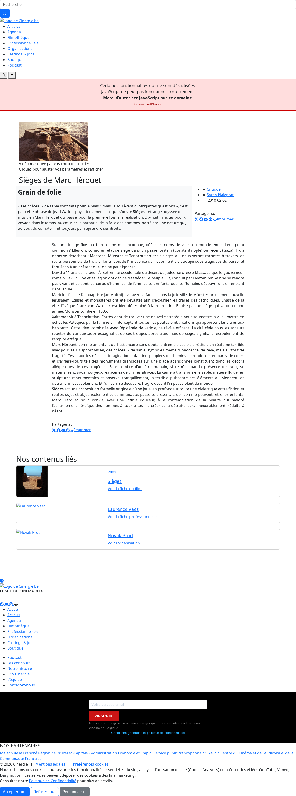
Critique (214, 189)
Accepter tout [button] (15, 791)
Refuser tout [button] (45, 791)
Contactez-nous (21, 685)
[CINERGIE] (19, 20)
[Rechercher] (5, 13)
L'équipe (14, 679)
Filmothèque (18, 37)
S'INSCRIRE (104, 716)
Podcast (14, 65)
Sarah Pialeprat (220, 194)
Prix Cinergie (18, 674)
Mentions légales (50, 764)
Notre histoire (19, 668)
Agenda (14, 31)
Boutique (15, 59)
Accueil (13, 609)
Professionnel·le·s (22, 43)
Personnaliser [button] (75, 791)
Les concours (19, 662)
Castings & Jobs (20, 54)
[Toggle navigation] (3, 75)
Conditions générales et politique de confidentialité (148, 733)
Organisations (19, 48)
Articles (13, 26)
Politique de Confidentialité (52, 780)
